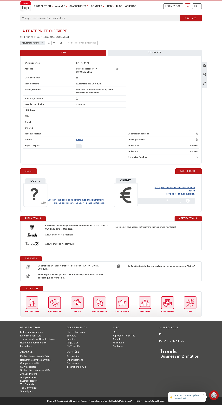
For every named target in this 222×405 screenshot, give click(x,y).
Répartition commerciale (33, 342)
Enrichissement (75, 360)
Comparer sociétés (30, 363)
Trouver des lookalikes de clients (37, 339)
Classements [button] (77, 6)
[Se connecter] (188, 6)
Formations (26, 346)
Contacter (118, 346)
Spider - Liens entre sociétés (35, 370)
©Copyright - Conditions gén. (58, 401)
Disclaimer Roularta (79, 401)
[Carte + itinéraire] (117, 69)
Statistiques (26, 391)
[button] (78, 146)
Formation (118, 342)
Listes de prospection (31, 332)
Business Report (28, 381)
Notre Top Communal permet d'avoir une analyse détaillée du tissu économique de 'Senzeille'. (70, 276)
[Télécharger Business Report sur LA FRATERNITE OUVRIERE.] (204, 66)
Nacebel (71, 339)
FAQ (115, 332)
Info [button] (109, 6)
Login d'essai (173, 6)
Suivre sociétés (28, 367)
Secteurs (71, 335)
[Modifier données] (204, 83)
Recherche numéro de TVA (34, 356)
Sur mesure (73, 363)
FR (196, 6)
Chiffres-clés (73, 346)
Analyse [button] (60, 6)
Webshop (130, 6)
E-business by (166, 401)
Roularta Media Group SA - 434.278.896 (128, 401)
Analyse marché (28, 374)
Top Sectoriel (27, 384)
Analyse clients (28, 377)
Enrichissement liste (30, 335)
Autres (79, 139)
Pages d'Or (72, 342)
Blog (119, 6)
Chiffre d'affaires (76, 332)
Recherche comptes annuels (35, 360)
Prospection (73, 356)
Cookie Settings (151, 401)
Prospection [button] (42, 6)
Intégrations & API (76, 367)
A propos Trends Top (124, 335)
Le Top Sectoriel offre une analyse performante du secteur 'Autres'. (161, 266)
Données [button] (96, 6)
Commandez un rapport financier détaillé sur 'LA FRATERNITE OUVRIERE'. (68, 267)
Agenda (117, 339)
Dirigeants (154, 52)
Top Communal (28, 387)
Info (63, 52)
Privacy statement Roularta (100, 401)
